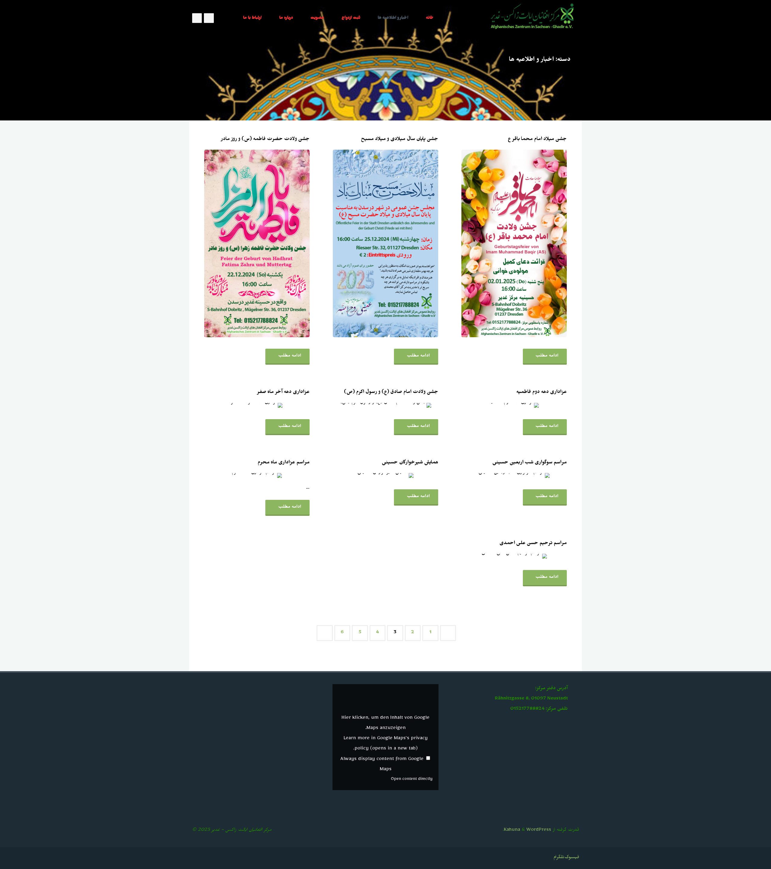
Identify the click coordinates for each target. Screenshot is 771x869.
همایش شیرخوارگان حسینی (410, 463)
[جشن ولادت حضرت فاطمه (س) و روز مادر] (236, 243)
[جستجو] (226, 18)
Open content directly (411, 779)
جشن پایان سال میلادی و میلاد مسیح (399, 140)
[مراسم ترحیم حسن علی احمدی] (492, 556)
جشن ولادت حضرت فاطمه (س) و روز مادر (265, 140)
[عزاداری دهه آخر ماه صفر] (235, 405)
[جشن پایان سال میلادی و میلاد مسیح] (365, 243)
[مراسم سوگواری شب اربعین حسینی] (492, 475)
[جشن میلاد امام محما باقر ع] (493, 243)
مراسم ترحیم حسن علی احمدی (533, 544)
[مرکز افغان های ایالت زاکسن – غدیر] (533, 18)
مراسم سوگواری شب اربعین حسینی (529, 463)
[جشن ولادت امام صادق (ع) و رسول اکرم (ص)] (364, 405)
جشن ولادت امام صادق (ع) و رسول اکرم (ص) (391, 393)
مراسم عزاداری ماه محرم (284, 463)
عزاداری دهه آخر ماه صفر (283, 393)
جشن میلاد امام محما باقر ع (537, 140)
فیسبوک (571, 858)
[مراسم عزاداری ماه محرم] (235, 475)
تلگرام (559, 858)
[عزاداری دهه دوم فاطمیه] (493, 405)
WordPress (538, 830)
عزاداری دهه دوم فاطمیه (541, 393)
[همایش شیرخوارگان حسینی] (364, 475)
